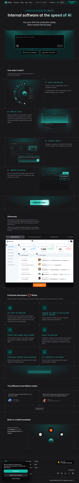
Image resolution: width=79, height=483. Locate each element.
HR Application (54, 237)
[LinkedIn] (73, 473)
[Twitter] (69, 473)
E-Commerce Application (34, 237)
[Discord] (61, 473)
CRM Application (15, 237)
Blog (26, 2)
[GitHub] (58, 473)
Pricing (22, 2)
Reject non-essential (16, 475)
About (30, 2)
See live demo (39, 285)
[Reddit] (65, 473)
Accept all (16, 471)
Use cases (16, 2)
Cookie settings (16, 478)
